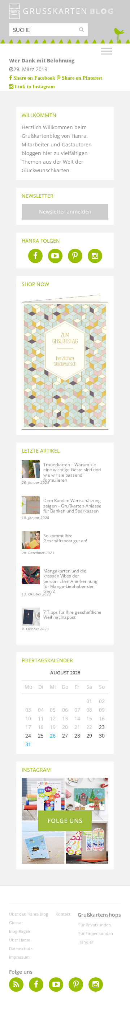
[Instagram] (95, 256)
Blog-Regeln (20, 931)
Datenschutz (20, 948)
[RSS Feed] (16, 984)
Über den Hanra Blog (28, 914)
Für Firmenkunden (95, 933)
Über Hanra (19, 940)
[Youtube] (55, 256)
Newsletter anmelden (65, 211)
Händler (85, 942)
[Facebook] (35, 256)
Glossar (16, 923)
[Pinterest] (75, 256)
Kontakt (63, 914)
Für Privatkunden (94, 925)
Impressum (19, 957)
